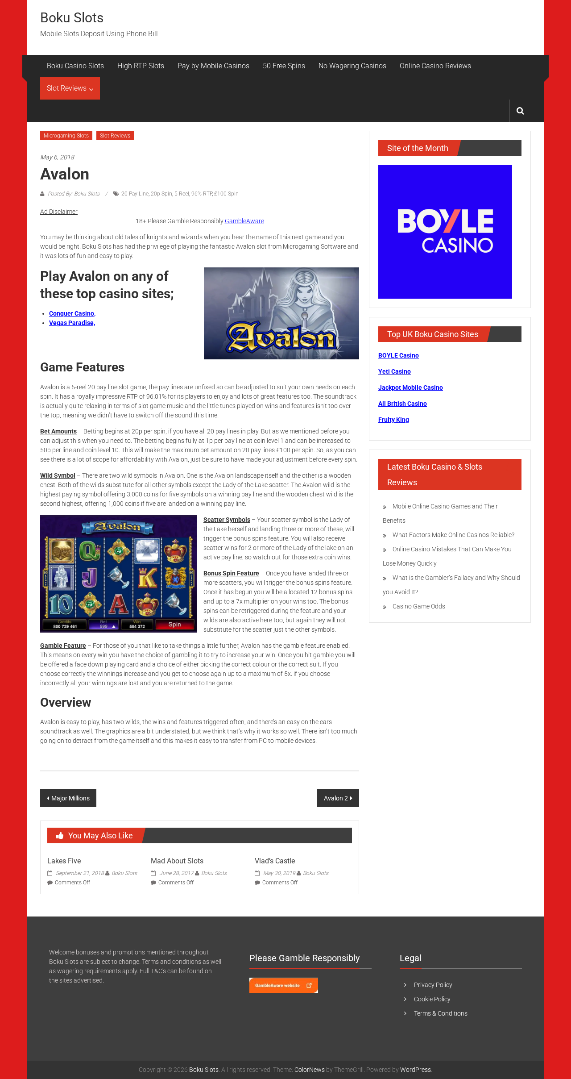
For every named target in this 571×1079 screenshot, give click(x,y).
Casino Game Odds (419, 606)
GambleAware (244, 221)
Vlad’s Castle (275, 861)
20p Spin (161, 194)
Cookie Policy (432, 999)
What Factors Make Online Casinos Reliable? (453, 534)
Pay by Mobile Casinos (213, 66)
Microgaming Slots (66, 136)
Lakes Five (64, 861)
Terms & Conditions (441, 1013)
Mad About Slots (177, 861)
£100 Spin (226, 194)
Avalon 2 (336, 798)
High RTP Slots (140, 66)
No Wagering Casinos (352, 66)
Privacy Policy (433, 984)
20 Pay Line (135, 194)
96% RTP (201, 194)
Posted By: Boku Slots (73, 194)
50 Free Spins (284, 66)
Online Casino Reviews (435, 66)
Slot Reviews (67, 88)
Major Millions (70, 798)
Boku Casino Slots (75, 66)
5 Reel (181, 194)
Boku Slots (71, 17)
